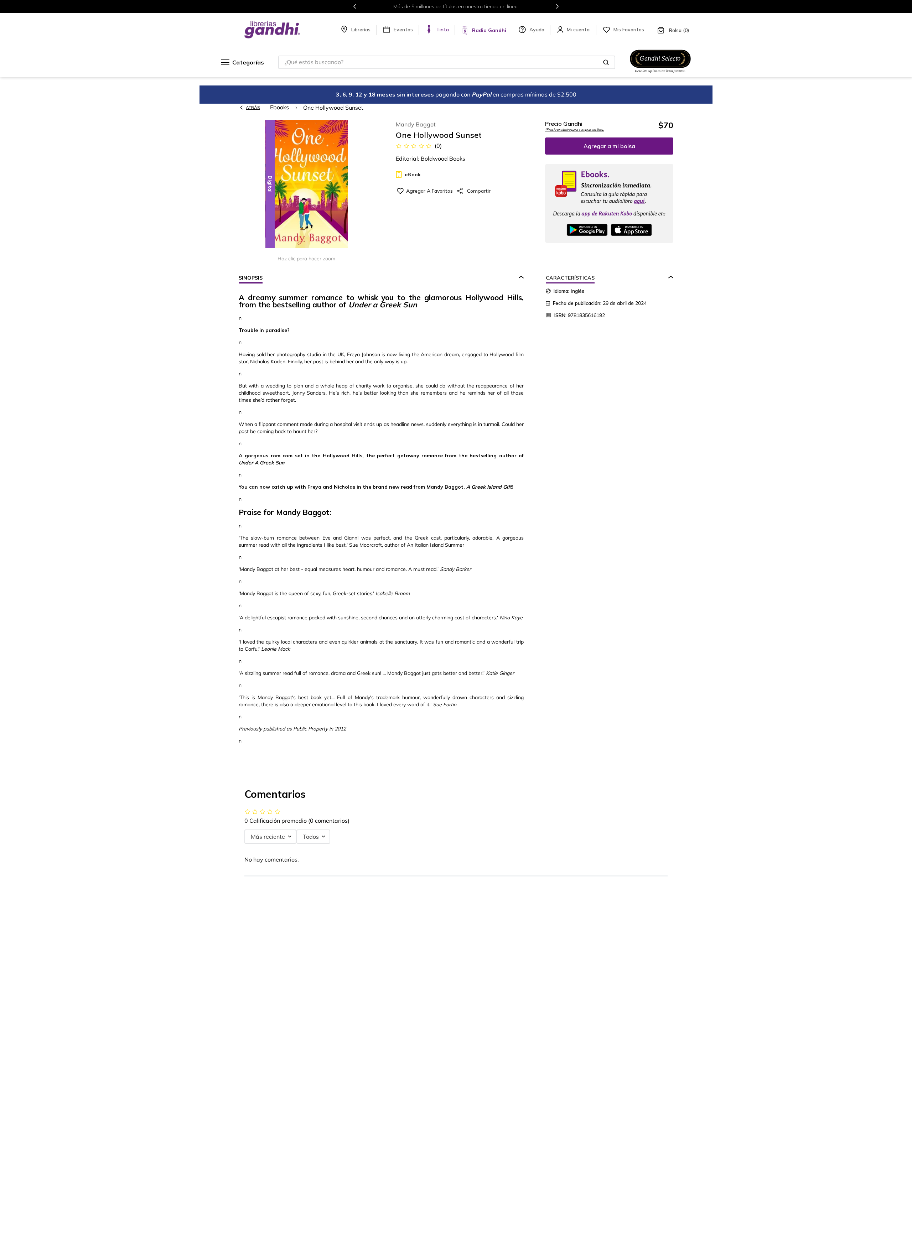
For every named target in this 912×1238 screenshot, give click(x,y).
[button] (306, 184)
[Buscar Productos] (606, 62)
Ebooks (279, 107)
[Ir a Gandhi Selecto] (660, 73)
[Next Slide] (557, 6)
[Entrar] (579, 29)
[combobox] (446, 62)
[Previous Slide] (355, 6)
